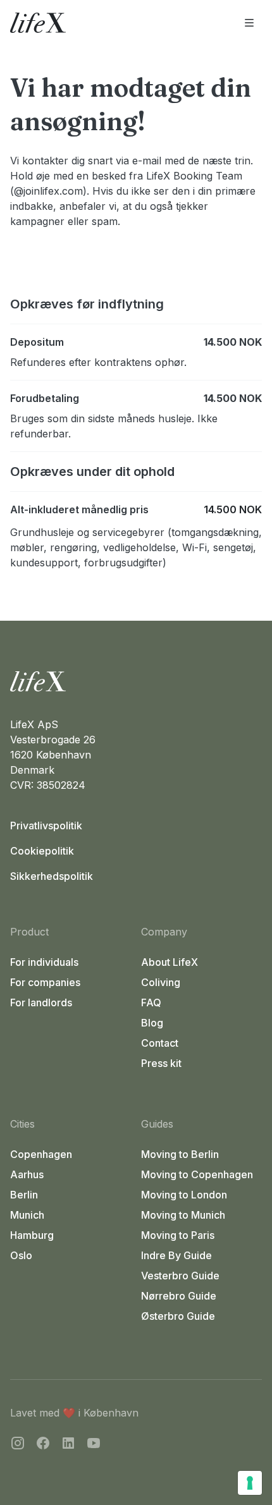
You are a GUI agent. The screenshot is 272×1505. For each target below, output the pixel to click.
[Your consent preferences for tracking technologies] (250, 1483)
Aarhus (27, 1174)
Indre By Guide (176, 1255)
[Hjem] (136, 681)
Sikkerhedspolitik (51, 876)
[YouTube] (93, 1444)
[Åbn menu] (249, 22)
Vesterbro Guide (180, 1275)
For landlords (41, 1002)
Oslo (21, 1255)
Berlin (24, 1194)
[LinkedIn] (68, 1444)
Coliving (160, 982)
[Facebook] (43, 1444)
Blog (152, 1022)
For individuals (44, 962)
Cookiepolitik (42, 850)
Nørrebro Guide (178, 1295)
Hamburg (32, 1235)
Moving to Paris (177, 1235)
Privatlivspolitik (46, 825)
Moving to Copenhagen (197, 1174)
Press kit (161, 1063)
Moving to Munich (183, 1215)
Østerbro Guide (178, 1316)
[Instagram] (17, 1444)
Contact (159, 1043)
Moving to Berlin (180, 1154)
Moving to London (184, 1194)
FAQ (151, 1002)
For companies (45, 982)
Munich (27, 1215)
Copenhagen (41, 1154)
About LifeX (169, 962)
